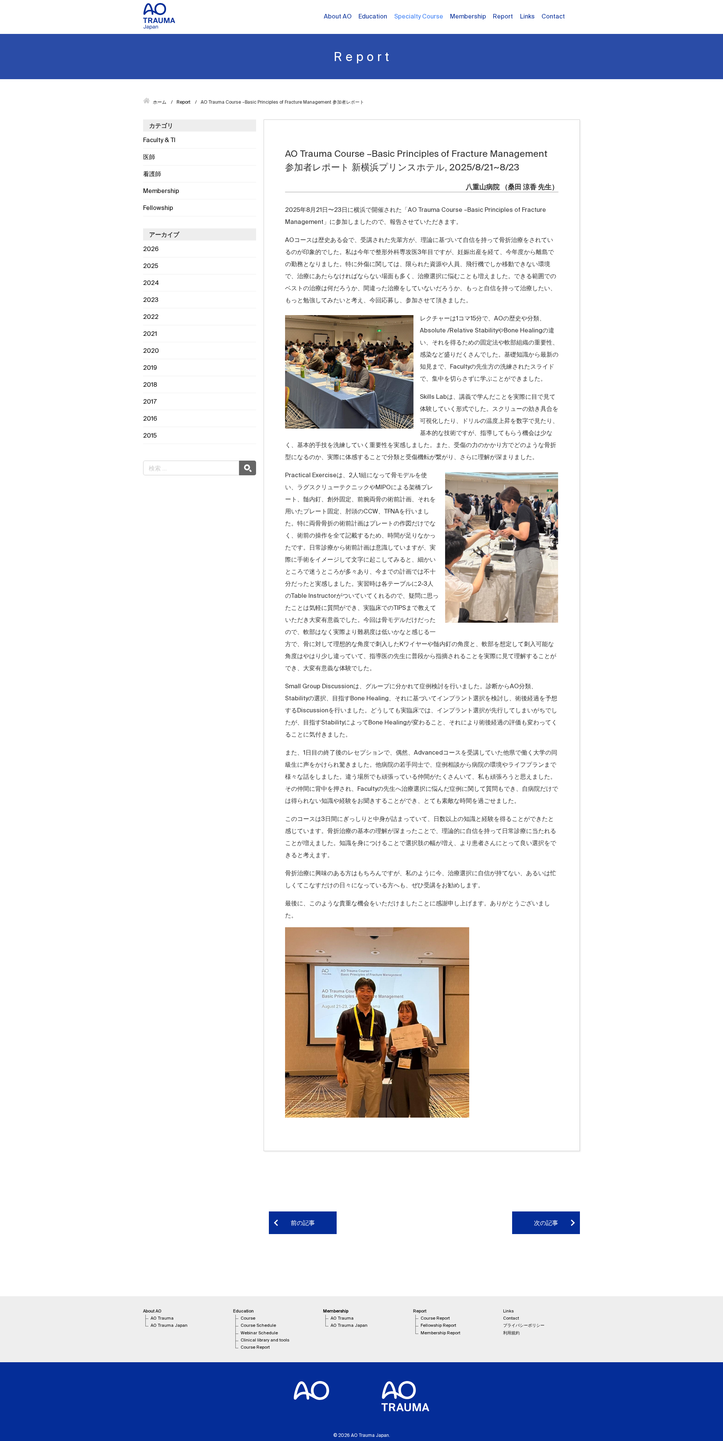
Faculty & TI (159, 139)
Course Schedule (258, 1325)
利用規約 (511, 1333)
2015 (150, 435)
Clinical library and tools (265, 1340)
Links (527, 16)
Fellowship (158, 207)
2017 (150, 401)
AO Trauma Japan (169, 1325)
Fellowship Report (438, 1325)
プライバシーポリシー (524, 1325)
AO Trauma (162, 1318)
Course (248, 1318)
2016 (150, 418)
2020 (151, 350)
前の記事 (303, 1222)
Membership (161, 190)
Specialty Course (418, 16)
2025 (150, 265)
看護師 (152, 173)
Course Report (255, 1347)
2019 (150, 367)
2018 (150, 384)
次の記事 (546, 1222)
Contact (553, 16)
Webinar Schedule (259, 1333)
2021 (150, 333)
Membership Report (440, 1333)
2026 (151, 248)
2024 (151, 282)
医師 (149, 156)
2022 (151, 316)
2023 (151, 299)
